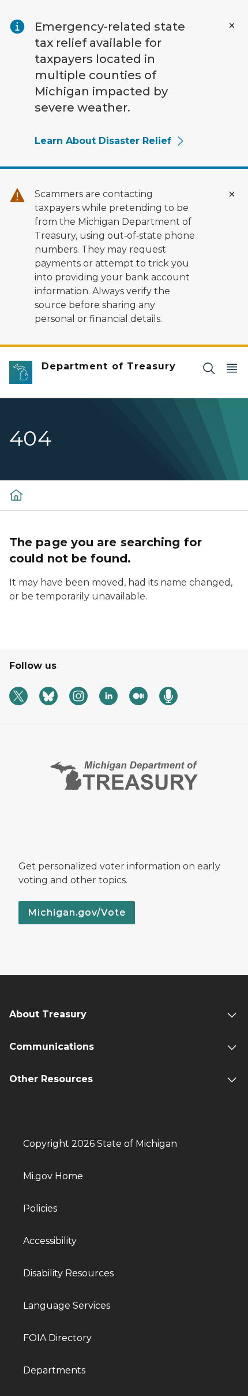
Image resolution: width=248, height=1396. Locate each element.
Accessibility (50, 1240)
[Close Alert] (231, 25)
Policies (40, 1208)
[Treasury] (16, 494)
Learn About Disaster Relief (103, 140)
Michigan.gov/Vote (77, 912)
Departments (54, 1370)
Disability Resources (68, 1273)
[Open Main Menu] (232, 368)
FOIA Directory (57, 1337)
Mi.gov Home (53, 1176)
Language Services (66, 1305)
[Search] (209, 368)
